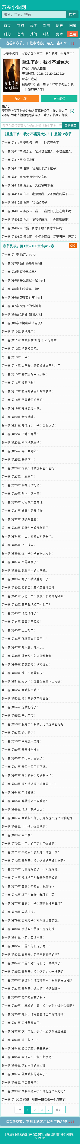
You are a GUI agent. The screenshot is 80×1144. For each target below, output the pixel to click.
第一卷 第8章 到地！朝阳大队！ (22, 314)
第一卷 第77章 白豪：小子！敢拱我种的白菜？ (32, 903)
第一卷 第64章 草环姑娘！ (18, 792)
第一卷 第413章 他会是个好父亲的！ (25, 177)
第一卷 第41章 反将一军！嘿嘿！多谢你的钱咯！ (33, 596)
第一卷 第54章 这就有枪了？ (20, 707)
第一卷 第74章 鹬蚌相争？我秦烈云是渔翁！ (30, 877)
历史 (59, 25)
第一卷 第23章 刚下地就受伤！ (21, 442)
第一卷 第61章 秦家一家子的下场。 (24, 766)
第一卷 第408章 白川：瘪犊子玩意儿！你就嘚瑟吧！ (36, 219)
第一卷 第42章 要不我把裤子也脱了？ (26, 604)
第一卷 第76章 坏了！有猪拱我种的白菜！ (29, 894)
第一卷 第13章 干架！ (16, 357)
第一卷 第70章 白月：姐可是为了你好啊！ (29, 843)
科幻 (7, 34)
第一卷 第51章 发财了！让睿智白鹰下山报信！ (32, 681)
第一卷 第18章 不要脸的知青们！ (23, 399)
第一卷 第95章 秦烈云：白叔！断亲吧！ (27, 1057)
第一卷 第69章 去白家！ (17, 835)
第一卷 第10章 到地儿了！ (18, 331)
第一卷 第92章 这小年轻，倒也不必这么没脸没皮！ (35, 1031)
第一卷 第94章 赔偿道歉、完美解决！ (26, 1048)
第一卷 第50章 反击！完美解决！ (23, 673)
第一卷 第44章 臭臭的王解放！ (21, 621)
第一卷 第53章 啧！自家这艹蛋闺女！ (26, 698)
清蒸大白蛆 (38, 68)
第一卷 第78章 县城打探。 (18, 912)
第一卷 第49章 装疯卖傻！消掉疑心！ (26, 664)
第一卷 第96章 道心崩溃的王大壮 (23, 1065)
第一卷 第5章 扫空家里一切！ (21, 289)
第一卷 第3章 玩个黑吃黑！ (19, 271)
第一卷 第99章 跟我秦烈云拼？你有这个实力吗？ (33, 1091)
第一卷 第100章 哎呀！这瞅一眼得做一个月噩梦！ (34, 1099)
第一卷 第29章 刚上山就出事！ (21, 493)
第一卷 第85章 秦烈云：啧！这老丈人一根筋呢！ (33, 971)
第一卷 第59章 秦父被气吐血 (20, 749)
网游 (72, 25)
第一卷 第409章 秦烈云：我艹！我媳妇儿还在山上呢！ (37, 211)
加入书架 (21, 98)
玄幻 (20, 25)
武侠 (33, 25)
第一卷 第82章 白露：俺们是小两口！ (26, 946)
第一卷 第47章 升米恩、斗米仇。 (23, 647)
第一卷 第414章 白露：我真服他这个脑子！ (30, 168)
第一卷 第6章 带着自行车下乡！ (22, 297)
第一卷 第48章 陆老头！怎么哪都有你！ (27, 656)
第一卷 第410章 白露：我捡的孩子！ (25, 202)
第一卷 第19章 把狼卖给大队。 (21, 408)
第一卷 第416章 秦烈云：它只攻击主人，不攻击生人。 (37, 151)
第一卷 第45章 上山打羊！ (18, 630)
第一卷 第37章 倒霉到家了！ (20, 562)
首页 (7, 25)
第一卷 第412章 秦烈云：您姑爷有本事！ (28, 185)
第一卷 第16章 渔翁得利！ (18, 382)
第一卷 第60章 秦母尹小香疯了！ (23, 758)
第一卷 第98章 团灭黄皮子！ (20, 1082)
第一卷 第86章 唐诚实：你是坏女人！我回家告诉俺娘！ (38, 980)
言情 (20, 34)
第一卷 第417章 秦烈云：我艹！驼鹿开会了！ (31, 142)
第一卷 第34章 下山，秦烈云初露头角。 (27, 536)
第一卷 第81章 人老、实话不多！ (23, 937)
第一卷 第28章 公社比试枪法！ (21, 485)
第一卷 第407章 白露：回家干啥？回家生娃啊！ (33, 228)
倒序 (73, 245)
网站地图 (40, 1138)
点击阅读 (59, 98)
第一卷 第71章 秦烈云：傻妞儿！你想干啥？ (30, 852)
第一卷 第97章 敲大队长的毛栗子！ (24, 1074)
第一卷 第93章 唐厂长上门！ (20, 1040)
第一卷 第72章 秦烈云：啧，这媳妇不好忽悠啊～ (33, 860)
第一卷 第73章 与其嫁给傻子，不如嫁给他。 (30, 869)
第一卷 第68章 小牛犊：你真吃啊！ (24, 826)
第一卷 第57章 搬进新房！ (18, 732)
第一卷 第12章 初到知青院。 (20, 348)
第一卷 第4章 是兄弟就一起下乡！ (24, 280)
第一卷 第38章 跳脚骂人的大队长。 (24, 570)
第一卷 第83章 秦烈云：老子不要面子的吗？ (30, 954)
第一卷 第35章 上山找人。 (18, 545)
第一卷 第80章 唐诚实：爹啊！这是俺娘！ (29, 929)
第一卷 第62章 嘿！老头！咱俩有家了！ (27, 775)
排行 (46, 34)
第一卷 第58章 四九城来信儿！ (21, 741)
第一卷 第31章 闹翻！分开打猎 (21, 510)
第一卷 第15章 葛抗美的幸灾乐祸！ (24, 374)
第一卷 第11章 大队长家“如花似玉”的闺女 (29, 340)
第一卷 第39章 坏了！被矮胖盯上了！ (26, 579)
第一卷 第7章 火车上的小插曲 (21, 306)
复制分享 (70, 125)
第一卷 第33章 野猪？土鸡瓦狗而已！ (26, 527)
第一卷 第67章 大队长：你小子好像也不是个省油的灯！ (38, 818)
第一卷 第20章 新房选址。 (18, 417)
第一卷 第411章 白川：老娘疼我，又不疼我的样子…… (37, 194)
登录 (72, 34)
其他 (33, 34)
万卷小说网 (13, 6)
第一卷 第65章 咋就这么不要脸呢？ (24, 801)
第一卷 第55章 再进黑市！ (18, 715)
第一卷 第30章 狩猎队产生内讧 (21, 502)
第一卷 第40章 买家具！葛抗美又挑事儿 (27, 587)
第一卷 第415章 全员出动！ (19, 159)
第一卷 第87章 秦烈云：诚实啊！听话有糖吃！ (32, 988)
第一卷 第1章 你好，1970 (18, 254)
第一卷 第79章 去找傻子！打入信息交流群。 (30, 920)
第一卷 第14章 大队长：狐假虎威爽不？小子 (30, 365)
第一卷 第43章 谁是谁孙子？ (20, 613)
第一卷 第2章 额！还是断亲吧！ (22, 263)
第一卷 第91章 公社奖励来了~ (21, 1022)
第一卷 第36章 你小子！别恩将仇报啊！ (27, 553)
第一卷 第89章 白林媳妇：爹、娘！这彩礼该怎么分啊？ (38, 1005)
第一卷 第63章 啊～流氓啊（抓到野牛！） (29, 784)
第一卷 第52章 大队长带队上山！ (23, 690)
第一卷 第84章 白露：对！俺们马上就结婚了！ (32, 963)
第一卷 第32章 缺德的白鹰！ (20, 519)
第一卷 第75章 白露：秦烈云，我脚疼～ (27, 886)
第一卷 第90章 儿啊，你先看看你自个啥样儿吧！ (33, 1014)
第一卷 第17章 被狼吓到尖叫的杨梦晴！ (27, 391)
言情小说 (27, 53)
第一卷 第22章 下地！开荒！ (20, 434)
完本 (59, 34)
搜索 (72, 14)
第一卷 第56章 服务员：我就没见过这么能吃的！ (33, 724)
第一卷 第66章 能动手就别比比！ (23, 809)
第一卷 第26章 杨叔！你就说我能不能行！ (29, 468)
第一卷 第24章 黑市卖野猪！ (20, 451)
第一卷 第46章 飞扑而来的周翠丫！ (24, 638)
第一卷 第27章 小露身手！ (18, 476)
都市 (46, 25)
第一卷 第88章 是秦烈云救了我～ (23, 997)
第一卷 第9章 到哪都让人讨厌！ (22, 323)
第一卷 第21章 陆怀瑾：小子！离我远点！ (29, 425)
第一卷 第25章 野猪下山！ (18, 459)
